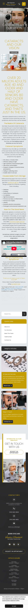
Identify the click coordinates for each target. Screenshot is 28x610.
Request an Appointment (14, 452)
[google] (14, 544)
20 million (11, 79)
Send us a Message (14, 527)
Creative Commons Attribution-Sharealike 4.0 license (12, 289)
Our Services (8, 330)
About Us (7, 327)
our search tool (15, 284)
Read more (7, 385)
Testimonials (8, 337)
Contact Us (7, 340)
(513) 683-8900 (14, 512)
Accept (14, 606)
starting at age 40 (13, 182)
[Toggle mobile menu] (3, 3)
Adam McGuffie (19, 287)
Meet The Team (8, 333)
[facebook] (9, 544)
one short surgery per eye (17, 222)
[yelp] (18, 544)
